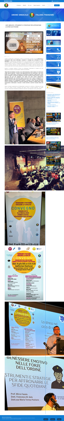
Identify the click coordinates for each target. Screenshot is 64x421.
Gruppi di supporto (37, 5)
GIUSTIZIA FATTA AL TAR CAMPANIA (52, 100)
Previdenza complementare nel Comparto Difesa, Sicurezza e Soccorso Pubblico (54, 95)
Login (57, 5)
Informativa (59, 419)
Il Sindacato (19, 5)
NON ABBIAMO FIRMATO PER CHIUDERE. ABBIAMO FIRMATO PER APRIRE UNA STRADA (53, 153)
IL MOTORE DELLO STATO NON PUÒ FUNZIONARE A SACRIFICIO (52, 124)
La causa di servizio (51, 104)
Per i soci (29, 5)
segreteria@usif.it (56, 1)
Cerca (50, 5)
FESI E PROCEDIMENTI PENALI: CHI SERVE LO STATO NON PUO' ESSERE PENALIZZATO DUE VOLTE (52, 138)
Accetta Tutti (46, 419)
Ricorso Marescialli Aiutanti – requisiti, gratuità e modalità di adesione (53, 98)
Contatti (43, 5)
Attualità (24, 5)
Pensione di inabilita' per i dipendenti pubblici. (52, 106)
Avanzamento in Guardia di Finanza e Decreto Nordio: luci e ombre (53, 103)
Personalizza (52, 419)
